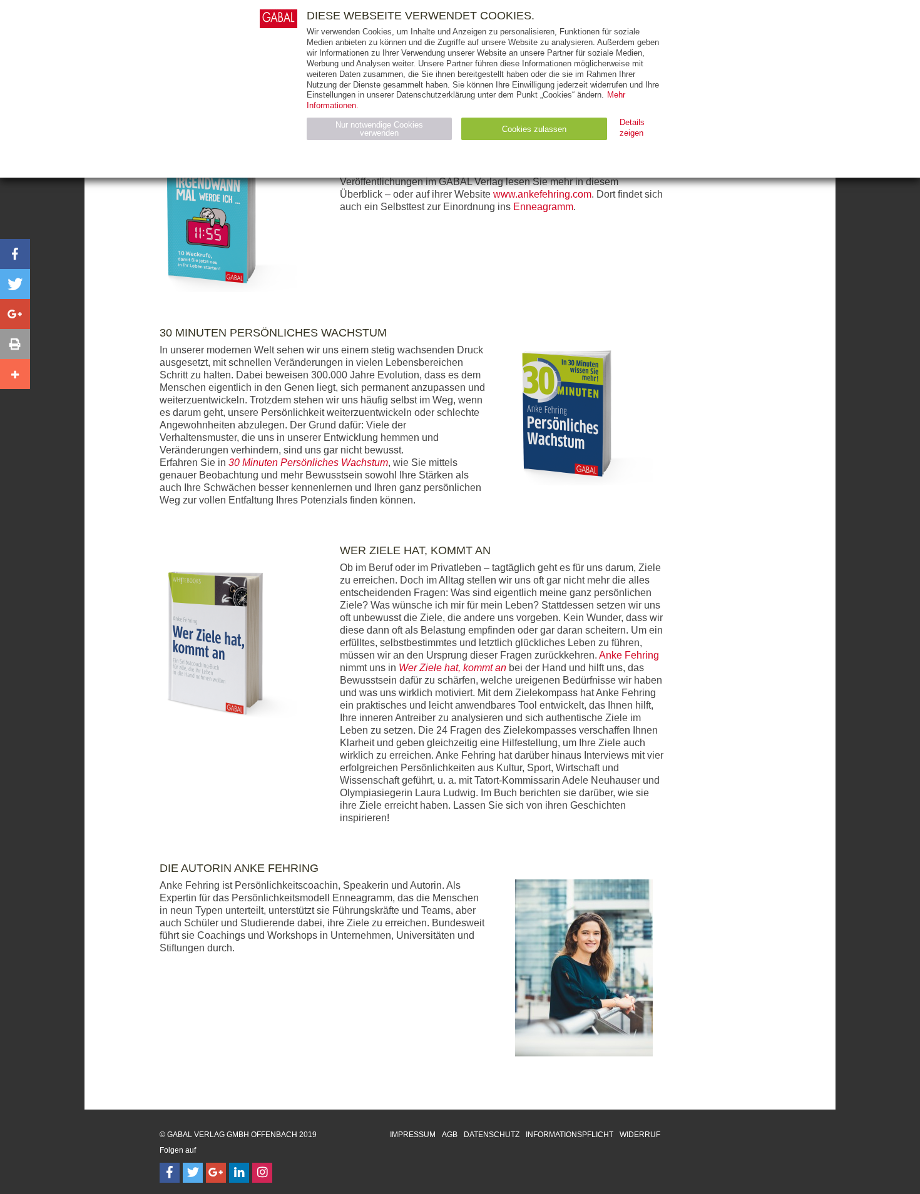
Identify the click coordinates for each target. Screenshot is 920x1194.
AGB (449, 1134)
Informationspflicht (569, 1134)
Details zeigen (632, 128)
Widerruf (640, 1134)
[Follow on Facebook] (170, 1173)
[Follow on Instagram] (262, 1173)
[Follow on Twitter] (193, 1173)
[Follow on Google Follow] (216, 1173)
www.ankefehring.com (542, 194)
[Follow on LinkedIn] (239, 1173)
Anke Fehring (629, 655)
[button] (15, 254)
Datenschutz (491, 1134)
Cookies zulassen (534, 129)
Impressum (413, 1134)
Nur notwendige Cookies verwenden (379, 129)
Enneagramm (543, 206)
